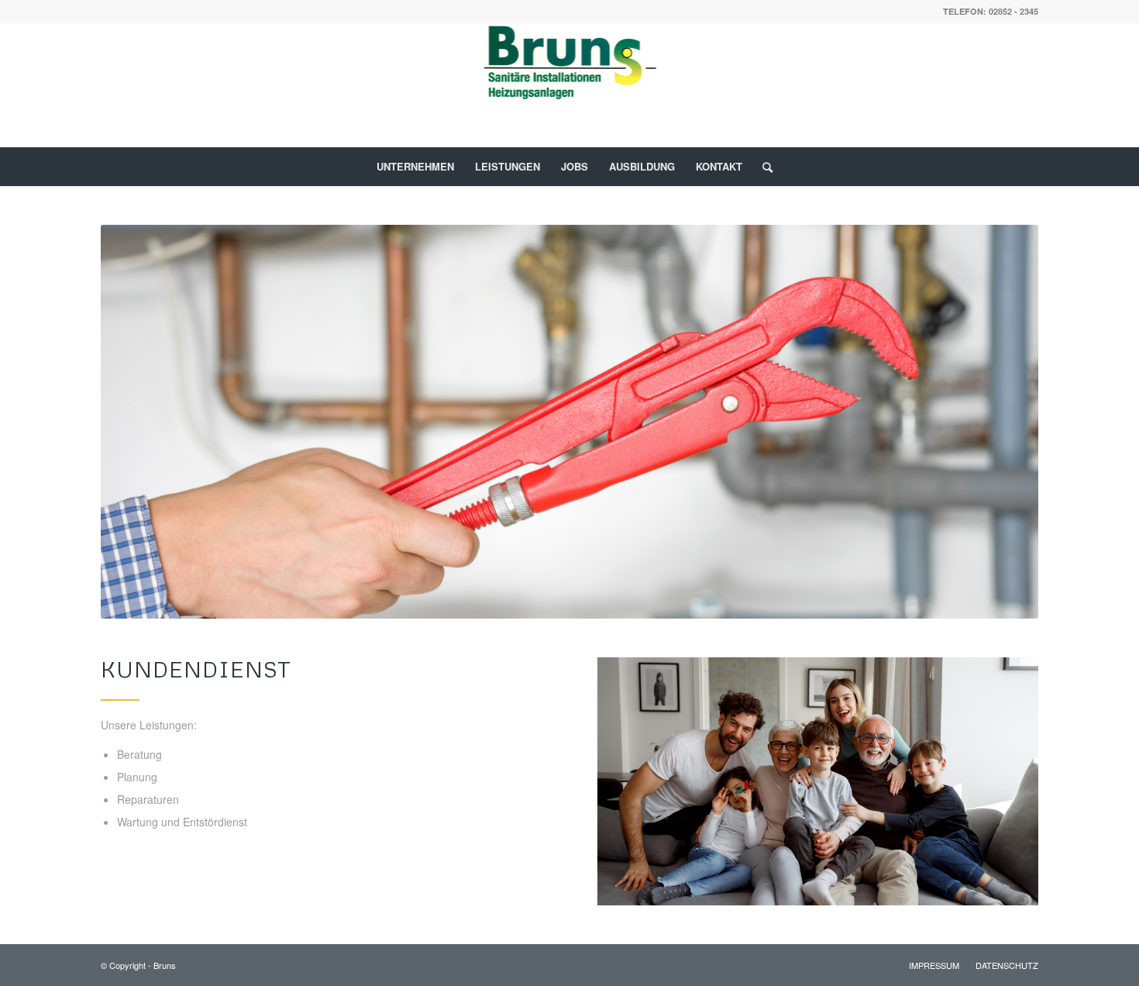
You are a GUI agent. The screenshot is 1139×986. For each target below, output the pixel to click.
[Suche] (762, 166)
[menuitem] (415, 166)
